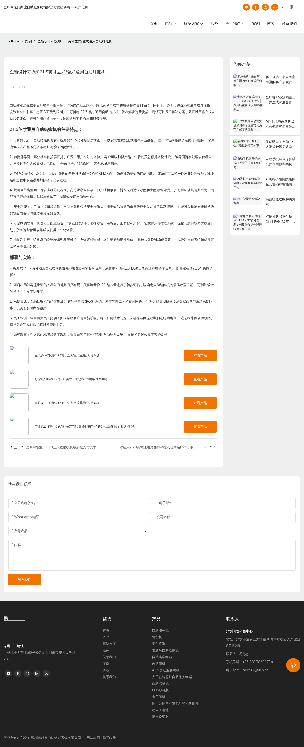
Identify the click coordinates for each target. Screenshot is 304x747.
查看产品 (200, 355)
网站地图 (93, 738)
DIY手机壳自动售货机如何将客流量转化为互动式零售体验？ (280, 124)
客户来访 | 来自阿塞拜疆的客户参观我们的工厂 (280, 79)
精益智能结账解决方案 (280, 201)
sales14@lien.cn (256, 670)
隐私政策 (109, 738)
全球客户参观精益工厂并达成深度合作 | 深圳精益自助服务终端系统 (280, 100)
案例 (28, 41)
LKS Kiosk (11, 41)
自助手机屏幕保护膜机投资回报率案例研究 (280, 161)
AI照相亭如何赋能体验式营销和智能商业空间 (280, 182)
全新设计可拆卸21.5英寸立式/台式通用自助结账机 (75, 41)
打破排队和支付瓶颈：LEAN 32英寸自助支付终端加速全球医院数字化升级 (281, 219)
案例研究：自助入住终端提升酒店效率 (280, 144)
